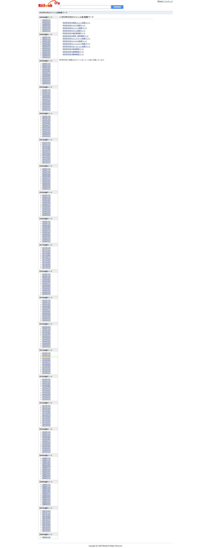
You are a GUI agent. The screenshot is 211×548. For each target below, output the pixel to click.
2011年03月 (46, 422)
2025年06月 (46, 48)
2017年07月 (46, 257)
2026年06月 (46, 22)
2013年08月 (46, 360)
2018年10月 (46, 225)
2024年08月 (46, 71)
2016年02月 (46, 292)
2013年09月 (46, 358)
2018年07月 (46, 230)
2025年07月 (46, 46)
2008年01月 (46, 504)
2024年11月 (46, 65)
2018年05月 (46, 234)
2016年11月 (46, 276)
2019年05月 (46, 208)
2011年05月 (46, 418)
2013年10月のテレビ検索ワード (74, 31)
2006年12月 (46, 537)
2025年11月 (46, 39)
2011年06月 (46, 416)
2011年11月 (46, 407)
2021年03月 (46, 159)
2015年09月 (46, 306)
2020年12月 (46, 169)
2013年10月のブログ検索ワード (74, 25)
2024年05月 (46, 76)
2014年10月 (46, 330)
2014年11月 (46, 328)
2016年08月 (46, 281)
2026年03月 (46, 27)
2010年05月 (46, 445)
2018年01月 (46, 241)
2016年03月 (46, 290)
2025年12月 (46, 37)
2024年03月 (46, 80)
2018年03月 (46, 238)
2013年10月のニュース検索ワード (75, 28)
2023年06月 (46, 101)
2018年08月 (46, 229)
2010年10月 (46, 436)
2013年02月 (46, 371)
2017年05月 (46, 260)
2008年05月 (46, 497)
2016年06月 (46, 285)
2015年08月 (46, 308)
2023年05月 (46, 103)
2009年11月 (46, 460)
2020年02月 (46, 187)
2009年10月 (46, 462)
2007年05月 (46, 524)
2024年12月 (46, 64)
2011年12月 (46, 406)
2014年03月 (46, 343)
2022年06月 (46, 127)
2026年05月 (46, 24)
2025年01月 (46, 57)
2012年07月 (46, 388)
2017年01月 (46, 268)
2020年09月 (46, 174)
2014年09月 (46, 332)
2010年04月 (46, 446)
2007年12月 (46, 511)
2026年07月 (46, 20)
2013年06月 (46, 364)
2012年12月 (46, 379)
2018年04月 (46, 236)
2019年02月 (46, 213)
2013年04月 (46, 367)
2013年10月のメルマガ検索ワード (75, 41)
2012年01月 (46, 399)
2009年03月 (46, 475)
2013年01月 (46, 373)
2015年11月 (46, 302)
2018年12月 (46, 221)
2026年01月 (46, 31)
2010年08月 (46, 439)
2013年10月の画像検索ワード (73, 52)
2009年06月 (46, 469)
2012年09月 (46, 385)
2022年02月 (46, 134)
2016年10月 (46, 278)
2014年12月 (46, 327)
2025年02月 (46, 55)
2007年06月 (46, 522)
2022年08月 (46, 123)
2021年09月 (46, 148)
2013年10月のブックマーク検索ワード (76, 38)
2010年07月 (46, 441)
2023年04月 (46, 104)
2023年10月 (46, 94)
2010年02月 (46, 450)
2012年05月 (46, 392)
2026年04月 (46, 25)
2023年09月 (46, 95)
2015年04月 (46, 315)
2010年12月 (46, 432)
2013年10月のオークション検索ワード (76, 46)
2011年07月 (46, 415)
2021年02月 (46, 161)
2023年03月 (46, 106)
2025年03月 (46, 54)
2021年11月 (46, 144)
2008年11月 (46, 486)
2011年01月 (46, 425)
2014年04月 (46, 341)
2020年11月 (46, 171)
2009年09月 (46, 464)
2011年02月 (46, 424)
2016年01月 (46, 294)
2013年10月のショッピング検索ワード (76, 44)
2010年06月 (46, 443)
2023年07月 (46, 99)
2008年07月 (46, 494)
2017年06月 (46, 259)
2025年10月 (46, 41)
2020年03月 (46, 185)
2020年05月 (46, 182)
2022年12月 (46, 116)
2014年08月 (46, 334)
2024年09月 (46, 69)
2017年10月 (46, 251)
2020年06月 (46, 180)
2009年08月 (46, 466)
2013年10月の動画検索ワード (73, 54)
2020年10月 (46, 172)
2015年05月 (46, 313)
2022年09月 (46, 122)
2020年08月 (46, 176)
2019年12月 (46, 195)
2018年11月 (46, 223)
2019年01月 (46, 215)
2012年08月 (46, 386)
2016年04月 (46, 289)
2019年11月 (46, 197)
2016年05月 (46, 287)
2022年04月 (46, 131)
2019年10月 (46, 199)
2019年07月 (46, 204)
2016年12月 (46, 274)
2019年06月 (46, 206)
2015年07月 (46, 309)
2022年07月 (46, 125)
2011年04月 (46, 420)
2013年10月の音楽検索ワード (73, 49)
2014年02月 (46, 345)
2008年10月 (46, 488)
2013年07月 (46, 362)
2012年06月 (46, 390)
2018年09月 (46, 227)
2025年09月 (46, 43)
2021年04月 (46, 157)
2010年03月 (46, 448)
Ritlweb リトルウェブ (165, 1)
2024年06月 (46, 74)
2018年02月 (46, 240)
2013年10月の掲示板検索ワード (74, 33)
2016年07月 (46, 283)
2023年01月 (46, 110)
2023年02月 (46, 108)
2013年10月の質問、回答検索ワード (76, 36)
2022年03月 (46, 133)
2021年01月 (46, 162)
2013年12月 (46, 353)
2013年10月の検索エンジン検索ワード (76, 23)
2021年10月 (46, 146)
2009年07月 (46, 467)
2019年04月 (46, 210)
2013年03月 (46, 369)
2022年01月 (46, 136)
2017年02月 (46, 266)
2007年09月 (46, 516)
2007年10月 (46, 515)
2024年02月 (46, 82)
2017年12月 (46, 248)
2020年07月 (46, 178)
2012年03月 (46, 396)
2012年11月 (46, 381)
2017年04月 (46, 262)
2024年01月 (46, 83)
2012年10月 (46, 383)
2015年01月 (46, 320)
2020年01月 (46, 189)
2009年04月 (46, 473)
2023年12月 (46, 90)
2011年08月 (46, 413)
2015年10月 (46, 304)
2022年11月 (46, 118)
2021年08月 (46, 150)
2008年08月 (46, 492)
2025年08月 (46, 45)
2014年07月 (46, 336)
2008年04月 (46, 499)
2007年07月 (46, 520)
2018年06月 (46, 232)
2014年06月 (46, 337)
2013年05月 (46, 366)
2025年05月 (46, 50)
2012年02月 (46, 397)
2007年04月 (46, 525)
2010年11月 (46, 434)
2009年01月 (46, 478)
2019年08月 (46, 202)
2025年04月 (46, 52)
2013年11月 (46, 355)
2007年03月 (46, 527)
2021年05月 (46, 155)
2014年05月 (46, 339)
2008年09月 (46, 490)
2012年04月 (46, 394)
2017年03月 (46, 264)
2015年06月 (46, 311)
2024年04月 (46, 78)
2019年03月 (46, 211)
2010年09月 (46, 437)
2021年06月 (46, 153)
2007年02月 (46, 529)
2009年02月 (46, 476)
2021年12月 (46, 143)
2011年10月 (46, 409)
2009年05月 (46, 471)
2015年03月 (46, 317)
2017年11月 (46, 250)
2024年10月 (46, 67)
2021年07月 (46, 152)
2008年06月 (46, 495)
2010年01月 (46, 452)
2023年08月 (46, 97)
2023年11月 (46, 92)
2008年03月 (46, 501)
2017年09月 (46, 253)
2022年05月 (46, 129)
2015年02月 (46, 318)
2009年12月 (46, 458)
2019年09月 (46, 201)
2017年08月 (46, 255)
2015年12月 (46, 300)
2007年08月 (46, 518)
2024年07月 (46, 73)
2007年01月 (46, 531)
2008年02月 (46, 503)
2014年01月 (46, 347)
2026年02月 (46, 29)
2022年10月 (46, 120)
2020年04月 (46, 183)
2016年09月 (46, 279)
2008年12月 (46, 485)
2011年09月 (46, 411)
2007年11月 (46, 513)
